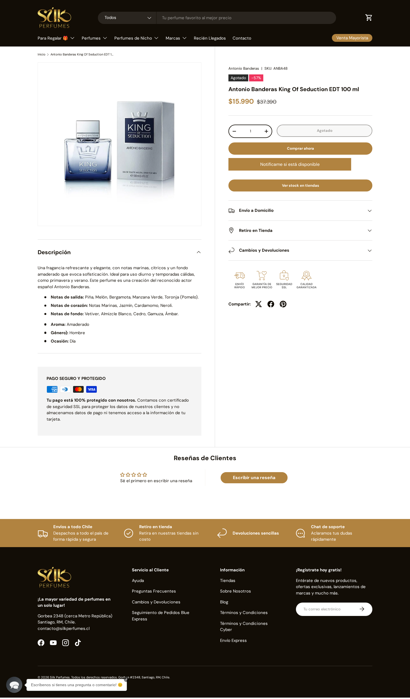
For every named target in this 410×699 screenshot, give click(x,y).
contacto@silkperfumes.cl (64, 628)
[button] (14, 685)
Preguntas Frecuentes (154, 591)
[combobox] (217, 18)
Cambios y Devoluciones (156, 602)
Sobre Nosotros (235, 591)
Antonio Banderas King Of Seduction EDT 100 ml (81, 54)
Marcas (173, 38)
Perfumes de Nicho (133, 38)
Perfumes (91, 38)
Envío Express (233, 640)
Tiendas (227, 580)
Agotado (324, 130)
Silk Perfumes (60, 677)
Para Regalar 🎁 (53, 38)
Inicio (41, 54)
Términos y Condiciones (244, 612)
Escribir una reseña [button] (254, 477)
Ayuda (138, 580)
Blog (224, 602)
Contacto (242, 38)
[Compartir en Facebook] (271, 304)
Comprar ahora (300, 148)
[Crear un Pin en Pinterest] (283, 304)
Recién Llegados (210, 38)
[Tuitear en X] (258, 304)
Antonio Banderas (243, 68)
